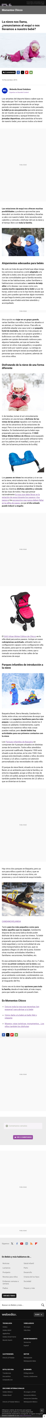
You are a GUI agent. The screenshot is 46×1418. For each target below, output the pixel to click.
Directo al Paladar (8, 1358)
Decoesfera (6, 1376)
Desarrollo (28, 1272)
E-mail (31, 72)
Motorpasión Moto (30, 1361)
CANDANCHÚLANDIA (11, 921)
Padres (5, 1288)
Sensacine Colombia (30, 1398)
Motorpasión (28, 1358)
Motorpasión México (30, 1402)
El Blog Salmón (29, 1373)
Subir (37, 1314)
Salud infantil (29, 1263)
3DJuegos (27, 1327)
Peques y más (29, 1288)
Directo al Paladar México (11, 1402)
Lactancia (6, 1268)
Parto (26, 1268)
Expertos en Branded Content (19, 92)
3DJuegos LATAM (30, 1392)
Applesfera (6, 1333)
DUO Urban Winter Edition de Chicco (20, 636)
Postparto (6, 1272)
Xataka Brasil (7, 1395)
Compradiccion (8, 1380)
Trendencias (7, 1373)
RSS (31, 1243)
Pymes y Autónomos (30, 1376)
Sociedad (27, 1281)
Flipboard (26, 72)
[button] (20, 89)
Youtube (22, 1243)
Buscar (43, 1305)
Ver (24, 1137)
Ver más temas (9, 1296)
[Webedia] (9, 1316)
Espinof (26, 1345)
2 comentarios (10, 72)
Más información (25, 1415)
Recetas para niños (10, 1277)
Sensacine (27, 1342)
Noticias (6, 1263)
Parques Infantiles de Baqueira (19, 742)
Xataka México (8, 1392)
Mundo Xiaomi (7, 1340)
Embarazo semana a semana (11, 1282)
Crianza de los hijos (31, 1277)
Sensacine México (30, 1395)
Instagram (26, 1243)
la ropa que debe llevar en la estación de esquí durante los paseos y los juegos (21, 497)
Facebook (18, 72)
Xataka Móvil (7, 1330)
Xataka (5, 1327)
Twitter (22, 72)
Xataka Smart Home (9, 1337)
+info (42, 3)
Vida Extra (27, 1330)
